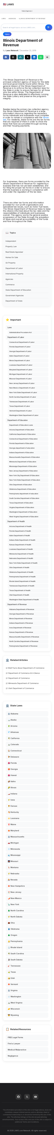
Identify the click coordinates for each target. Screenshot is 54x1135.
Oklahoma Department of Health (21, 572)
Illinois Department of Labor (19, 360)
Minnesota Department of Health (21, 554)
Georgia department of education (22, 448)
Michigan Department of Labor (20, 374)
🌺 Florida (12, 763)
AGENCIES (12, 18)
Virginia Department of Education (21, 507)
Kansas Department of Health (20, 545)
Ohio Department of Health (19, 567)
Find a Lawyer (14, 1043)
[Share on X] (27, 57)
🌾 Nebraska (13, 873)
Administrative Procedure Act (20, 332)
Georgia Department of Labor (20, 351)
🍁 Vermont (13, 984)
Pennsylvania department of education (23, 494)
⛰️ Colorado (13, 744)
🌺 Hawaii (12, 775)
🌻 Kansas (12, 806)
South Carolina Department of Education (24, 498)
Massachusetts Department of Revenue (24, 637)
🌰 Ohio (11, 923)
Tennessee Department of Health (21, 586)
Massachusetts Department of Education (24, 457)
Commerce (10, 284)
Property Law (11, 246)
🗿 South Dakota (15, 960)
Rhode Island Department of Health (22, 581)
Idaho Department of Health (19, 535)
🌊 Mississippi (14, 855)
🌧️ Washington (14, 996)
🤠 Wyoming (13, 1015)
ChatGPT (13, 57)
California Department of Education (22, 434)
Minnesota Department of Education (22, 462)
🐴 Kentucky (13, 812)
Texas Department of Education (21, 503)
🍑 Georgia (13, 769)
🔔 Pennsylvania (15, 941)
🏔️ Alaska (12, 720)
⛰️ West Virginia (15, 1003)
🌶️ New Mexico (14, 898)
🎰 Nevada (12, 880)
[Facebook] (18, 1097)
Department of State (14, 301)
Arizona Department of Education (21, 430)
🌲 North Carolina (16, 910)
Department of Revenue (17, 604)
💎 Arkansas (13, 732)
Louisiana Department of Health (21, 549)
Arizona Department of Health (20, 526)
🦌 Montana (13, 867)
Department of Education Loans (21, 425)
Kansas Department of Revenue (21, 632)
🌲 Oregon (12, 935)
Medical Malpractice (17, 1050)
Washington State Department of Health (24, 600)
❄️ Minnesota (14, 849)
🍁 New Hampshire (16, 886)
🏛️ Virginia (12, 990)
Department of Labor (14, 268)
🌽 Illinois (12, 787)
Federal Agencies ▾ (27, 11)
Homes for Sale (12, 257)
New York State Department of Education (24, 480)
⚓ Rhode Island (15, 947)
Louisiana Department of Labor (20, 365)
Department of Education (18, 420)
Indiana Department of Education (21, 452)
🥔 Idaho (12, 781)
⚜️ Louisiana (13, 818)
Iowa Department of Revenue (20, 628)
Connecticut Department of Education (23, 439)
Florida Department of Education (21, 443)
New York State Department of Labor (23, 392)
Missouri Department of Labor (20, 379)
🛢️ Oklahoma (13, 929)
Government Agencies (15, 295)
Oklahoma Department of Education (22, 489)
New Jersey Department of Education (23, 471)
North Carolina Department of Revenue (23, 641)
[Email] (47, 57)
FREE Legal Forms (15, 1037)
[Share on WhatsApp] (40, 57)
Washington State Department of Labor (23, 415)
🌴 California (13, 738)
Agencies (9, 279)
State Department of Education (18, 290)
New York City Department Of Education (24, 475)
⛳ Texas (12, 972)
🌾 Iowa (11, 800)
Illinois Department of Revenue (20, 618)
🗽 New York (13, 904)
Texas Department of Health (19, 590)
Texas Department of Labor (19, 406)
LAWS (4, 18)
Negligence (13, 1056)
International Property (14, 274)
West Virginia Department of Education (23, 517)
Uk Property (10, 263)
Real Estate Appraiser (14, 252)
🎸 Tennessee (14, 966)
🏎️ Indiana (12, 794)
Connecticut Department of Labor (22, 342)
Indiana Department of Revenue (21, 623)
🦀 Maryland (13, 830)
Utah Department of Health (19, 595)
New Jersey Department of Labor (22, 383)
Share (6, 57)
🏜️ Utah (11, 978)
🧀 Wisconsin (14, 1009)
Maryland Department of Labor (20, 370)
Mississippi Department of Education (23, 466)
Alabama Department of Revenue (21, 609)
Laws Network (12, 50)
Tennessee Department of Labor (21, 402)
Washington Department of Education (23, 512)
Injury (7, 34)
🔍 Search (48, 27)
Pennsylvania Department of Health (22, 577)
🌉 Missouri (13, 861)
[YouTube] (35, 1097)
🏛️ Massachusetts (16, 837)
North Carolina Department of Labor (22, 397)
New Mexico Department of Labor (22, 388)
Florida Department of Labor (20, 347)
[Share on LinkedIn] (34, 57)
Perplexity (21, 57)
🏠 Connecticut (15, 751)
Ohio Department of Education (20, 485)
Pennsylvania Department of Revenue (23, 646)
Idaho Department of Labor (19, 356)
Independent (11, 241)
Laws (10, 327)
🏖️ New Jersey (14, 892)
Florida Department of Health (20, 531)
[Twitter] (27, 1097)
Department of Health (16, 521)
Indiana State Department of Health (22, 540)
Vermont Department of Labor (20, 411)
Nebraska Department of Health (21, 558)
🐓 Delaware (13, 757)
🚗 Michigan (13, 843)
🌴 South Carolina (16, 953)
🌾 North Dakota (15, 917)
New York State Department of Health (23, 563)
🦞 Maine (12, 824)
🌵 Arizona (12, 726)
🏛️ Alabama (13, 714)
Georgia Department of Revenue (21, 614)
